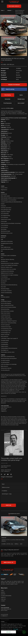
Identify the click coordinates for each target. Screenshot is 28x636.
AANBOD (3, 592)
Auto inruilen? (21, 103)
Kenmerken (7, 99)
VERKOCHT (3, 597)
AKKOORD (8, 632)
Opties (21, 95)
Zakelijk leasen (21, 99)
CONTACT (3, 600)
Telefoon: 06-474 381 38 (6, 470)
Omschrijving (7, 95)
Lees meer (15, 629)
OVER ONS (3, 599)
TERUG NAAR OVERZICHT (14, 6)
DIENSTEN (3, 593)
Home (2, 10)
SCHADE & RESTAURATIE (6, 595)
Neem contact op (8, 562)
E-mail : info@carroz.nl (5, 471)
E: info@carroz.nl (4, 615)
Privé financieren (8, 103)
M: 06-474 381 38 (4, 614)
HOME (2, 590)
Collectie (9, 10)
